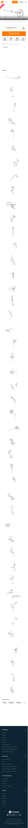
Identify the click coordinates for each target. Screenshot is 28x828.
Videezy (3, 737)
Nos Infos (4, 783)
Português (4, 797)
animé (4, 702)
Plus (3, 804)
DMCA (3, 761)
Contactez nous (5, 780)
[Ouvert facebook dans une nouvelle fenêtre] (7, 814)
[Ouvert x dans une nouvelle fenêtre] (17, 814)
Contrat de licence (6, 758)
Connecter (21, 2)
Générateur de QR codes (7, 751)
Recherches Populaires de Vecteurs (9, 766)
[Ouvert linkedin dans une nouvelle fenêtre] (11, 814)
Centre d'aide (5, 778)
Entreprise (4, 739)
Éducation (4, 741)
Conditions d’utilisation (7, 822)
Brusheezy (4, 732)
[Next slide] (23, 702)
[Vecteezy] (2, 2)
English (3, 793)
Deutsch (4, 800)
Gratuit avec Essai (14, 33)
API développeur (5, 744)
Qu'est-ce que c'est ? (15, 44)
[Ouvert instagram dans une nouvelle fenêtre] (9, 814)
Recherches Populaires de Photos (9, 768)
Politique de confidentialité (18, 822)
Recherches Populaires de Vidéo (9, 770)
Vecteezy (4, 734)
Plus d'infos (5, 46)
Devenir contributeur (6, 785)
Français (4, 802)
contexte (19, 702)
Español (4, 795)
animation (11, 702)
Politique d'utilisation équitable (13, 823)
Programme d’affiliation (7, 763)
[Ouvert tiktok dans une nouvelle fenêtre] (15, 814)
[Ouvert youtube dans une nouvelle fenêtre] (19, 814)
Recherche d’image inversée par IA (9, 746)
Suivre (23, 28)
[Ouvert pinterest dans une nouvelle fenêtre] (13, 814)
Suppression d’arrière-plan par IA (9, 748)
